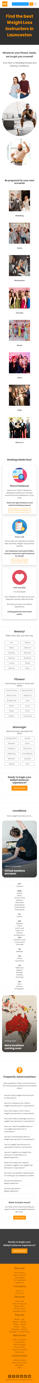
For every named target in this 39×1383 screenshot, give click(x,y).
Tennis (27, 706)
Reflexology (11, 754)
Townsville (19, 944)
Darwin (19, 916)
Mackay (19, 933)
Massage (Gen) (11, 738)
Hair (11, 643)
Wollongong (19, 909)
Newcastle (19, 902)
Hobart (19, 958)
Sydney (19, 893)
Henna (27, 668)
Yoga (27, 701)
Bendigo (19, 972)
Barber (11, 648)
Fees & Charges (19, 1345)
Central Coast (19, 898)
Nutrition (11, 716)
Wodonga (19, 977)
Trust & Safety (19, 1342)
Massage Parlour (19, 1311)
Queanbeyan (19, 905)
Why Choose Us (19, 1275)
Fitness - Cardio (19, 1324)
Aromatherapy (27, 754)
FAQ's (19, 1368)
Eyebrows (27, 648)
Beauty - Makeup (19, 1322)
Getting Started (19, 1360)
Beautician (27, 658)
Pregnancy (11, 748)
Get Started (19, 788)
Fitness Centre (19, 1309)
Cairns (19, 926)
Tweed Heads (19, 907)
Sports (27, 743)
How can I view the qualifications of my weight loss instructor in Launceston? (18, 1129)
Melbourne (19, 968)
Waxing (27, 663)
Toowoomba (20, 942)
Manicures (27, 653)
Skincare (11, 668)
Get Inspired (19, 1278)
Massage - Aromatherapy (20, 1332)
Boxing (11, 711)
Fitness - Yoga (19, 1327)
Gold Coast (19, 928)
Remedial (11, 743)
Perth (19, 984)
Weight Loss (28, 696)
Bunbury (19, 986)
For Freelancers (20, 1280)
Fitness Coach (11, 696)
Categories (19, 1283)
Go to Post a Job (19, 561)
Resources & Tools (19, 1363)
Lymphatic (27, 759)
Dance (27, 711)
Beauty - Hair (19, 1319)
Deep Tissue (27, 748)
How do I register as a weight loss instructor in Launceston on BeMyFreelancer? (17, 1155)
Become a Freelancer (20, 4)
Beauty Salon (19, 1306)
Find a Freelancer (19, 1304)
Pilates (11, 706)
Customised (27, 716)
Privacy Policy (19, 1347)
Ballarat (19, 970)
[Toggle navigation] (35, 3)
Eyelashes (11, 653)
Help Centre (20, 1217)
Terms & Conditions (19, 1350)
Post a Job (19, 1301)
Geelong (19, 975)
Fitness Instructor (27, 690)
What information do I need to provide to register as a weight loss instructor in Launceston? (18, 1165)
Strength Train (11, 701)
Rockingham (19, 989)
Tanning (11, 663)
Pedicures (11, 658)
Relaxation (11, 759)
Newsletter (19, 1365)
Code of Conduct (19, 1340)
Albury (19, 895)
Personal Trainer (11, 690)
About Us (19, 1291)
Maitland (19, 900)
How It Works (19, 1273)
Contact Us (19, 1293)
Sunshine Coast (19, 940)
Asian (27, 764)
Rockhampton (19, 935)
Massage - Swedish (19, 1329)
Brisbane (19, 923)
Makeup (27, 643)
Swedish (27, 738)
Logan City (19, 930)
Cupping (11, 764)
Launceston (19, 961)
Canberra (19, 886)
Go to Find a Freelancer (19, 510)
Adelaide (19, 951)
